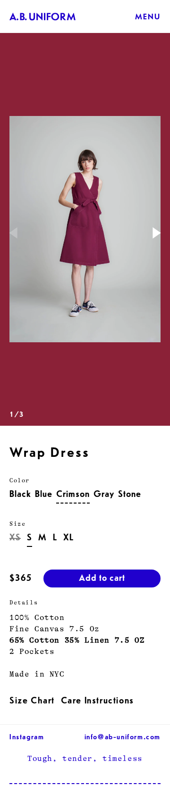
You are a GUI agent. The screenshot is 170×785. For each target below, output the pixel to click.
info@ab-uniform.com (123, 738)
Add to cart (102, 579)
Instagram (26, 738)
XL (68, 539)
